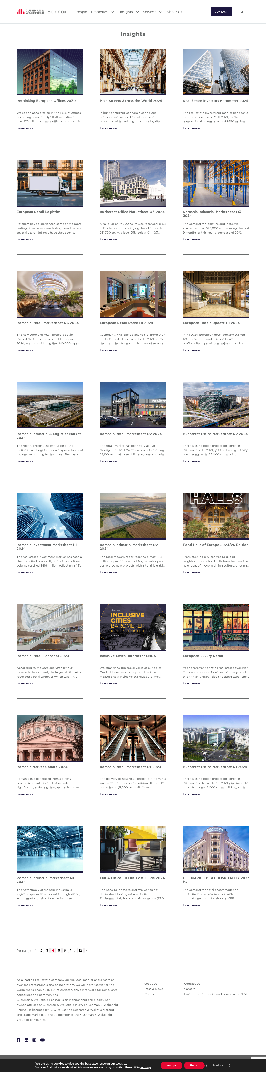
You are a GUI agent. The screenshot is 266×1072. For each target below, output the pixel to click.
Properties (100, 12)
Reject (194, 1065)
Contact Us (192, 983)
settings (145, 1067)
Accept (171, 1065)
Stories (149, 994)
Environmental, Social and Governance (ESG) (216, 994)
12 (80, 950)
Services (150, 12)
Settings (218, 1065)
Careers (189, 988)
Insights (127, 12)
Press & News (153, 988)
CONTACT (221, 11)
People (81, 12)
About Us (174, 12)
